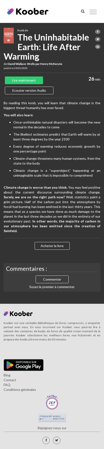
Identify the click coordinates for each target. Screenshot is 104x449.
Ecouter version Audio (29, 90)
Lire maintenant (24, 80)
